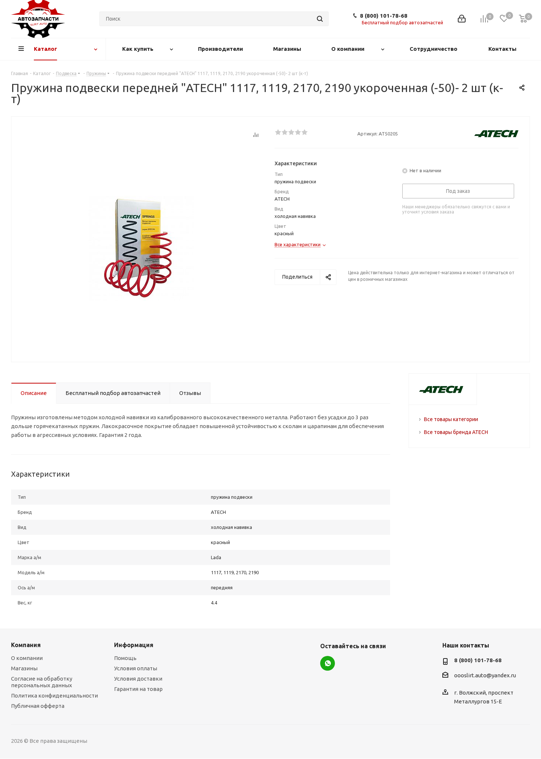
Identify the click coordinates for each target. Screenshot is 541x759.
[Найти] (320, 18)
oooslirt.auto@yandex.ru (485, 675)
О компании (27, 658)
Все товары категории (451, 419)
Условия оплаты (135, 668)
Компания (26, 645)
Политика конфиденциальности (54, 695)
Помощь (125, 658)
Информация (133, 645)
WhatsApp (327, 663)
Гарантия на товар (138, 689)
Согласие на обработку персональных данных (41, 681)
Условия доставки (138, 678)
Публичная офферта (37, 706)
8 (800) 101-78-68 (383, 16)
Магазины (24, 668)
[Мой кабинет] (462, 18)
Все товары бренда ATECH (456, 432)
